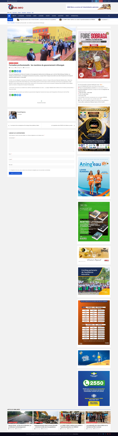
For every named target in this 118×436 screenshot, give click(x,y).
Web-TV (109, 1)
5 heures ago (11, 428)
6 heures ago (37, 428)
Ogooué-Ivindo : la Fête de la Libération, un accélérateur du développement (19, 426)
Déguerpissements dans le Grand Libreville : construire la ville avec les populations (45, 426)
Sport (67, 15)
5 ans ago (12, 67)
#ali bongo (29, 12)
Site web (10, 164)
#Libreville (24, 12)
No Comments (27, 67)
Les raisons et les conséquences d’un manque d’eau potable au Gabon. (24, 125)
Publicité (104, 1)
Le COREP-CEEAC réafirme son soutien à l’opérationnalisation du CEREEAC (71, 426)
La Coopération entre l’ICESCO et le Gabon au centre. (62, 125)
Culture (54, 15)
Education (60, 15)
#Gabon (19, 12)
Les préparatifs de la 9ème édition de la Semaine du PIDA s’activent (97, 426)
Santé (34, 15)
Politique (28, 15)
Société (47, 15)
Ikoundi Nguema (19, 67)
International (74, 15)
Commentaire (12, 137)
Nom (10, 154)
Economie (41, 15)
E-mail (10, 159)
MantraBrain (75, 434)
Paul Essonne (19, 428)
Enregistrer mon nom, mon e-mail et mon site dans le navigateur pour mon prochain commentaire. (30, 170)
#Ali (32, 12)
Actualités (21, 15)
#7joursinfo (15, 12)
